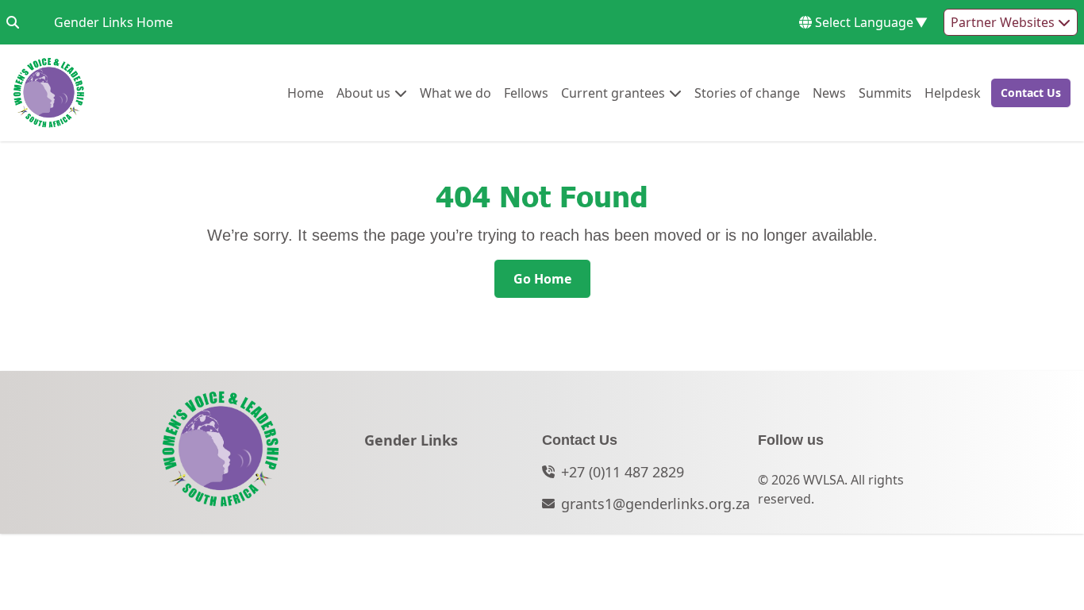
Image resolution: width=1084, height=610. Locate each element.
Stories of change (747, 92)
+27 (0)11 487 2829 (622, 471)
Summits (885, 92)
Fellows (526, 92)
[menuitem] (305, 93)
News (829, 92)
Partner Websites (1004, 22)
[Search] (12, 22)
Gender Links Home (113, 22)
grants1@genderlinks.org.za (655, 503)
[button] (1026, 93)
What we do (455, 92)
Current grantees (613, 92)
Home (305, 92)
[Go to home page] (49, 93)
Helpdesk (952, 92)
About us (363, 92)
